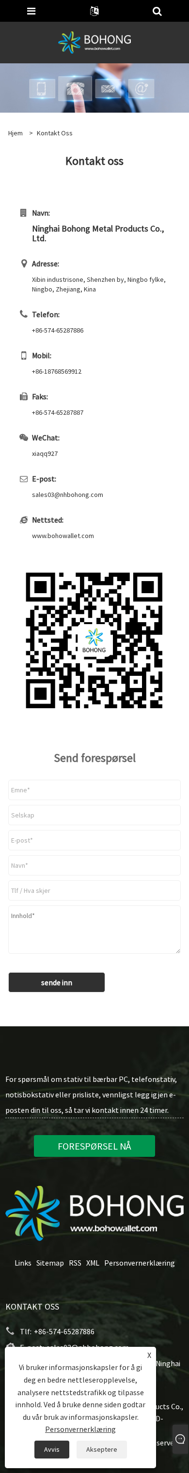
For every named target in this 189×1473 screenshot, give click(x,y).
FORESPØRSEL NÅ (94, 1146)
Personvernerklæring (139, 1263)
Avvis (52, 1449)
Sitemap (50, 1263)
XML (92, 1263)
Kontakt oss (55, 133)
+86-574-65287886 (57, 330)
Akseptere (101, 1449)
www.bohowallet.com (63, 535)
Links (23, 1263)
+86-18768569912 (56, 371)
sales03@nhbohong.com (67, 494)
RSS (75, 1263)
